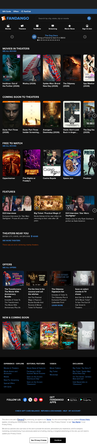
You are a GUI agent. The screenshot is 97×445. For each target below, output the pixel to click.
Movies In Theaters (11, 368)
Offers (16, 11)
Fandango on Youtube (41, 400)
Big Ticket (53, 371)
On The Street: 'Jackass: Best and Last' (82, 377)
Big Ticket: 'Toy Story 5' (82, 368)
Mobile (6, 376)
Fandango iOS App (72, 400)
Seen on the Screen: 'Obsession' (35, 383)
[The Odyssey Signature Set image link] (60, 278)
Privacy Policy (85, 419)
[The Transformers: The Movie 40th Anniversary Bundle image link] (13, 278)
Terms (48, 419)
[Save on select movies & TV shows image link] (83, 278)
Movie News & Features (36, 368)
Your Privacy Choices (39, 440)
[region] (48, 430)
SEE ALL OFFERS (9, 267)
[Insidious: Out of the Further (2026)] (29, 335)
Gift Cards (7, 11)
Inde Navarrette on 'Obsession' (80, 383)
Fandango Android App (85, 400)
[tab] (38, 40)
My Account (74, 411)
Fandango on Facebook (25, 400)
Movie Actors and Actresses (10, 372)
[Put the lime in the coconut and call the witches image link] (36, 278)
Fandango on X (30, 400)
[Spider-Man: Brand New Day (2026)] (11, 335)
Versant (21, 419)
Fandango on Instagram (36, 400)
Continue (57, 440)
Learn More (57, 305)
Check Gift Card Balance (27, 411)
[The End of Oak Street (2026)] (86, 335)
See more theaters (11, 240)
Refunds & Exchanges (51, 411)
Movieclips (54, 374)
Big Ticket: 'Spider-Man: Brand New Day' (82, 372)
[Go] (89, 18)
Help (65, 411)
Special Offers (9, 383)
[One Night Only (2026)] (67, 335)
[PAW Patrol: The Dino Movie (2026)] (48, 335)
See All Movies (9, 51)
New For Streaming (11, 380)
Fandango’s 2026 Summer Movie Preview (36, 372)
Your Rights (76, 422)
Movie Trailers (55, 368)
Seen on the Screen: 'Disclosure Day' (35, 377)
